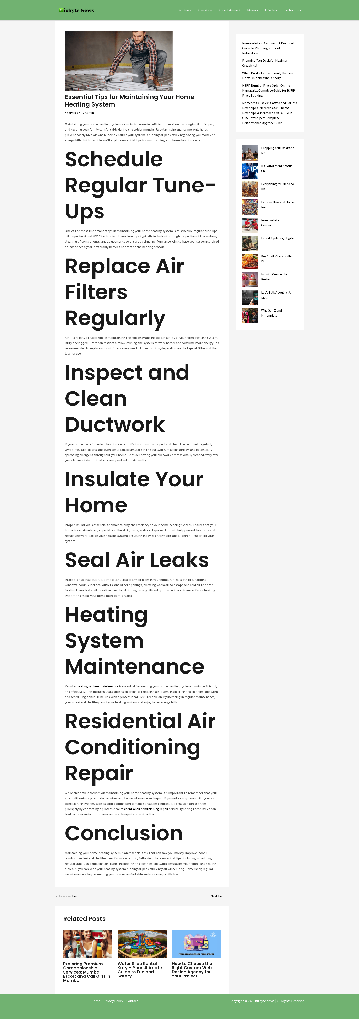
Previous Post (67, 896)
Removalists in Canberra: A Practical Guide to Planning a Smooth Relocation (268, 48)
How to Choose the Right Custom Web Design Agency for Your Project (192, 970)
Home (95, 1001)
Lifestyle (271, 10)
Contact (132, 1001)
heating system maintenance (97, 686)
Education (205, 10)
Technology (292, 10)
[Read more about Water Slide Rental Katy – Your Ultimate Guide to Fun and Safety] (142, 944)
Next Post (220, 896)
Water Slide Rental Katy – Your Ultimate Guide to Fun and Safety (140, 970)
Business (185, 10)
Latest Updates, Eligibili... (279, 238)
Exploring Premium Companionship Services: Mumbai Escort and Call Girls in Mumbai (86, 972)
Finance (252, 10)
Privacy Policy (113, 1001)
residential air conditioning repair (144, 809)
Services (72, 113)
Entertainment (230, 10)
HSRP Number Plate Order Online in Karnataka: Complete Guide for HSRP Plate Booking (268, 90)
